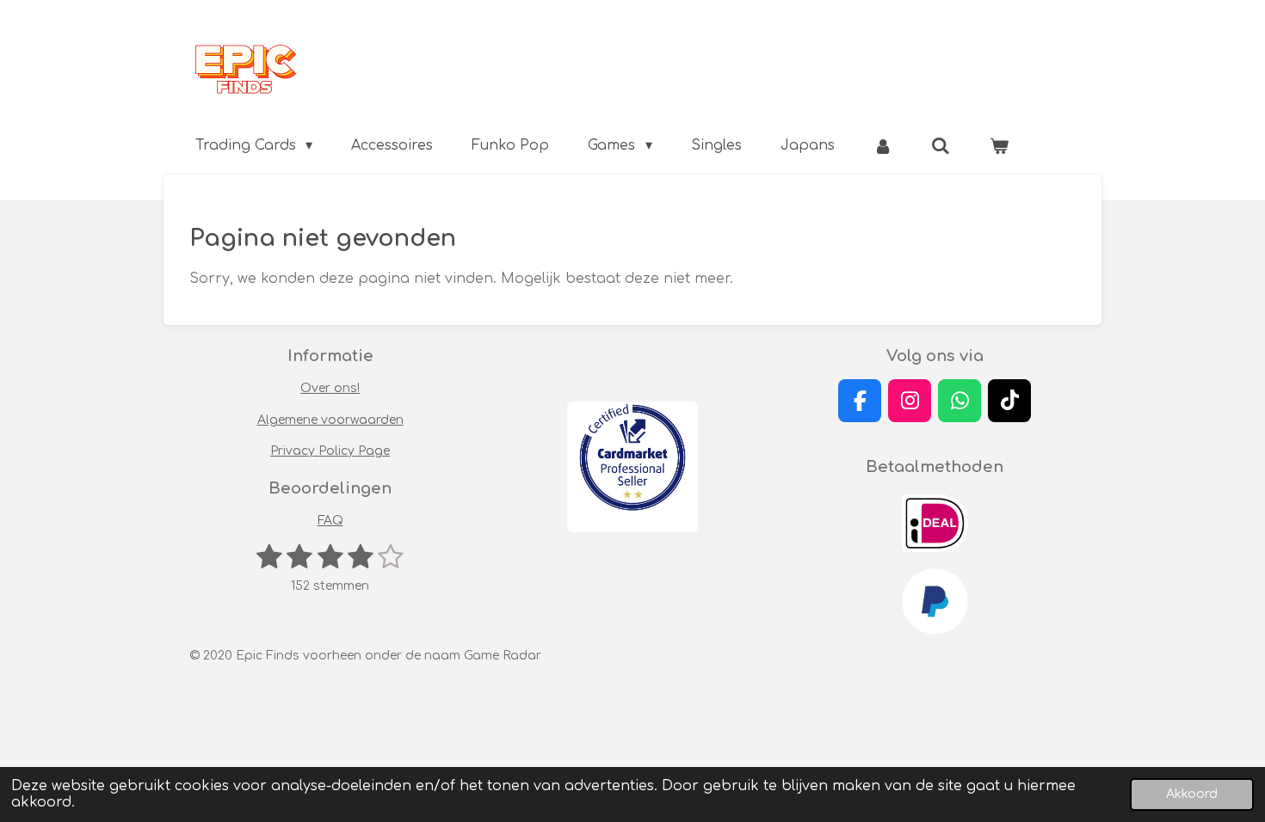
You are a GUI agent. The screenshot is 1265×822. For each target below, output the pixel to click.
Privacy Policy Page (330, 451)
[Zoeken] (940, 146)
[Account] (883, 146)
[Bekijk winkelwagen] (999, 146)
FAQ (330, 520)
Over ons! (330, 388)
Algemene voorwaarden (330, 420)
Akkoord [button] (1192, 794)
